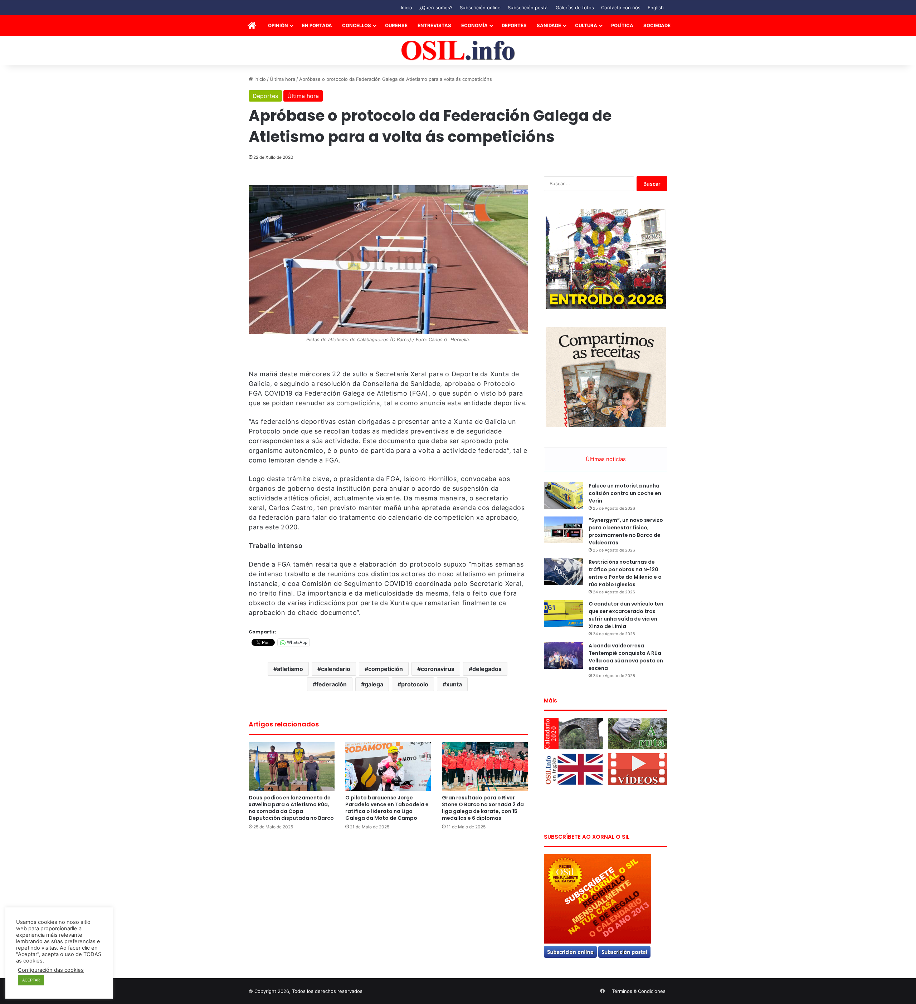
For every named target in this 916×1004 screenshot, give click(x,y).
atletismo (290, 668)
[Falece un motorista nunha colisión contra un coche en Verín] (563, 495)
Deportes (514, 25)
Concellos (356, 25)
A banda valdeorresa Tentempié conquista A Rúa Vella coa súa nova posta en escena (626, 657)
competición (385, 668)
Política (622, 25)
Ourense (396, 25)
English (656, 7)
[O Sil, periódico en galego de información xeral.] (458, 50)
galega (374, 684)
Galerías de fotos (575, 7)
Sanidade (549, 25)
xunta (454, 684)
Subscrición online (480, 7)
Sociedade (657, 25)
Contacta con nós (620, 7)
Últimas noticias (606, 459)
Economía (474, 25)
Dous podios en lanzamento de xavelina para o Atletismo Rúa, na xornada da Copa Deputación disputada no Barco (291, 808)
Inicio (406, 7)
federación (331, 684)
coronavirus (437, 668)
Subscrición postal (528, 7)
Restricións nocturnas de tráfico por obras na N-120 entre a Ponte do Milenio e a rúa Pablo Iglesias (625, 573)
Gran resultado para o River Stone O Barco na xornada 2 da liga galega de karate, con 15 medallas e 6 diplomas (483, 808)
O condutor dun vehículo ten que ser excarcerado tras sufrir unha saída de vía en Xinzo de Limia (626, 615)
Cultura (586, 25)
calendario (335, 668)
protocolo (414, 684)
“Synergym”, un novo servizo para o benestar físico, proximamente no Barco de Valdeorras (626, 531)
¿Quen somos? (436, 7)
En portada (317, 25)
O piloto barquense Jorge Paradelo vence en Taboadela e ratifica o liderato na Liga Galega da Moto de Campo (387, 808)
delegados (487, 668)
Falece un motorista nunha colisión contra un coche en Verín (625, 493)
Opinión (278, 25)
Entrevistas (434, 25)
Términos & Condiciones (639, 991)
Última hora (282, 79)
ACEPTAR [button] (31, 980)
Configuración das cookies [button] (51, 970)
